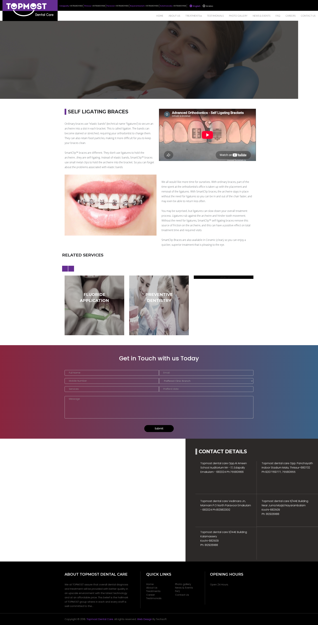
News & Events (261, 15)
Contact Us (308, 15)
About (174, 15)
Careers (290, 15)
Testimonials (215, 15)
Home (159, 15)
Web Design (144, 562)
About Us (151, 531)
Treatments (192, 15)
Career (150, 538)
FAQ (278, 15)
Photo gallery (238, 15)
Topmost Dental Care (100, 562)
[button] (65, 269)
